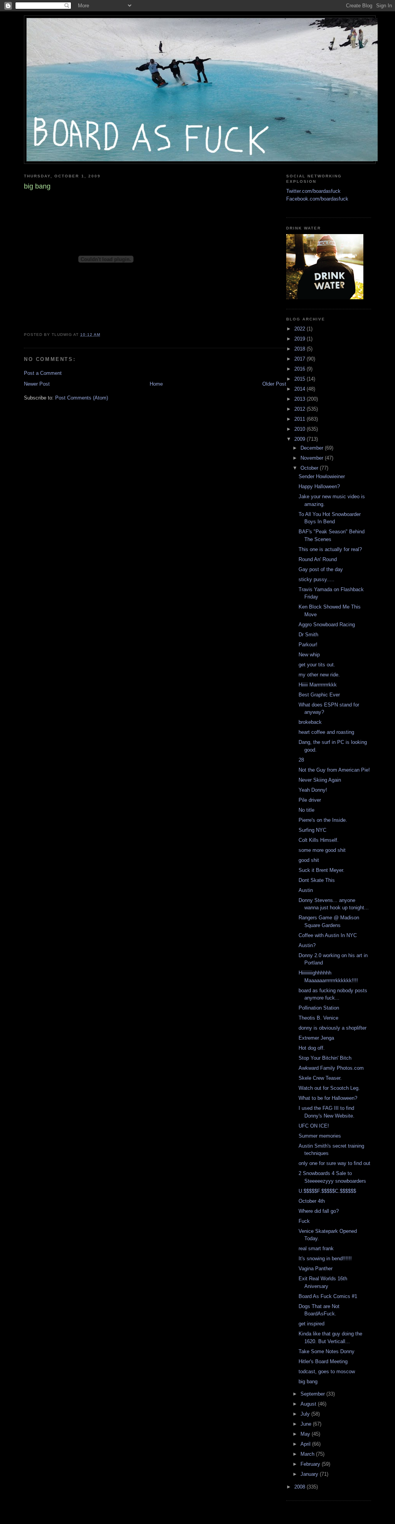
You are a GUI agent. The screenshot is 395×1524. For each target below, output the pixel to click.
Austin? (307, 945)
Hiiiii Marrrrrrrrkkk (318, 685)
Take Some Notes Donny (326, 1351)
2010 (300, 429)
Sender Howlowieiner (322, 476)
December (312, 448)
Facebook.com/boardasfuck (317, 199)
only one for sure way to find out (334, 1163)
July (305, 1414)
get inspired (311, 1324)
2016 (300, 369)
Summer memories (320, 1136)
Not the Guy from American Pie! (334, 770)
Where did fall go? (319, 1211)
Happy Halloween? (319, 486)
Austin (306, 890)
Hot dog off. (312, 1048)
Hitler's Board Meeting (323, 1361)
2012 (300, 409)
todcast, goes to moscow (327, 1371)
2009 (300, 439)
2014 (300, 389)
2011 (300, 419)
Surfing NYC (312, 830)
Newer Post (37, 384)
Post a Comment (43, 373)
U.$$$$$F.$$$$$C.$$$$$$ (327, 1191)
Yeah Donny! (313, 790)
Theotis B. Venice (318, 1018)
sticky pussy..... (316, 579)
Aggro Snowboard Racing (327, 624)
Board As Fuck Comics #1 (328, 1296)
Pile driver (310, 800)
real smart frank (316, 1248)
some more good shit (322, 850)
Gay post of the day (321, 569)
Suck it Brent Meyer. (321, 870)
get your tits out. (317, 665)
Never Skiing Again (320, 780)
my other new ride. (319, 675)
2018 (300, 349)
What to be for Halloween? (328, 1098)
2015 (300, 379)
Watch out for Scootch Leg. (329, 1088)
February (311, 1464)
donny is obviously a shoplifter (332, 1028)
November (312, 458)
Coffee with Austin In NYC (328, 935)
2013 (300, 399)
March (308, 1454)
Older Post (274, 384)
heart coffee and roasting (326, 732)
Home (156, 384)
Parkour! (308, 644)
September (313, 1394)
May (306, 1434)
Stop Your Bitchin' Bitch (325, 1058)
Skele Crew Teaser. (320, 1078)
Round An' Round (318, 559)
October (310, 468)
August (309, 1404)
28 (301, 760)
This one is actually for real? (330, 549)
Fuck (304, 1221)
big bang (308, 1381)
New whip (309, 654)
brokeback (310, 722)
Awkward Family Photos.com (331, 1068)
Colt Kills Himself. (319, 840)
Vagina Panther (316, 1268)
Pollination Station (319, 1008)
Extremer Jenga (316, 1038)
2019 (300, 339)
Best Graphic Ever (319, 695)
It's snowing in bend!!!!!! (325, 1258)
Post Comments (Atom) (81, 398)
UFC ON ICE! (314, 1126)
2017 (300, 359)
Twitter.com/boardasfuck (313, 191)
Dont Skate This (317, 880)
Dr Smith (308, 634)
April (306, 1444)
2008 (300, 1487)
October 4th (312, 1201)
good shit (309, 860)
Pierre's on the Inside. (323, 820)
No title (306, 810)
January (310, 1474)
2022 (300, 329)
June (306, 1424)
